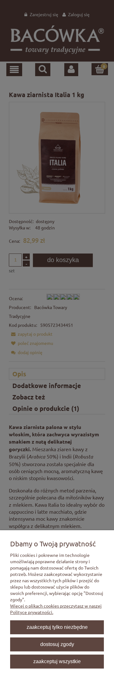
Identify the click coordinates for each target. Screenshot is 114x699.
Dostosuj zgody (57, 644)
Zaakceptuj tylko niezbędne (57, 627)
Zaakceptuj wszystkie (57, 661)
